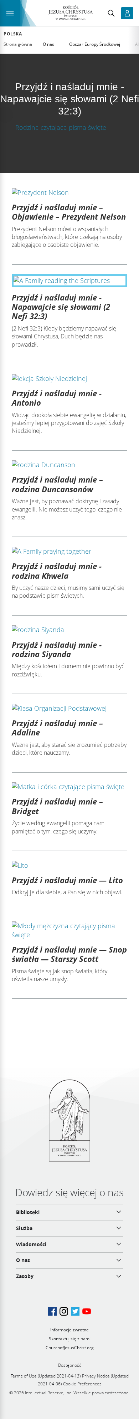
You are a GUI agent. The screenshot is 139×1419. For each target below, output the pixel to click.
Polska (13, 33)
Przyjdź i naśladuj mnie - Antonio (57, 398)
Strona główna (18, 44)
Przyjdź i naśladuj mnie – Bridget (57, 806)
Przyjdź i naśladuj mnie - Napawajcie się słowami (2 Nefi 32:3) (61, 307)
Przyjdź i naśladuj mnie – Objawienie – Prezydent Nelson (69, 212)
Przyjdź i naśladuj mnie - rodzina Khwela (57, 571)
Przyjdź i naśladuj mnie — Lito (67, 880)
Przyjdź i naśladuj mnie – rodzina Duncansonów (57, 484)
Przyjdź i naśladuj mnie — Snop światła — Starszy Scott (69, 954)
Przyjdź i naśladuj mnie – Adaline (57, 728)
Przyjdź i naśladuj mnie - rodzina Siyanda (57, 649)
